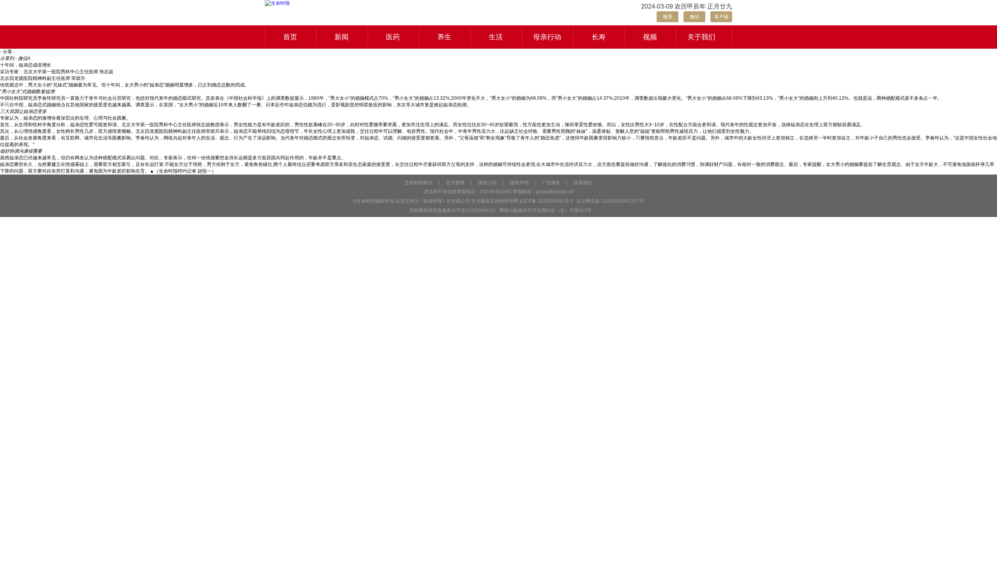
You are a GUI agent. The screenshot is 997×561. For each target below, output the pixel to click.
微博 (667, 16)
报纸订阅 (487, 182)
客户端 (721, 16)
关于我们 (701, 37)
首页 (290, 37)
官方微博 (455, 182)
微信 (694, 16)
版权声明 (519, 182)
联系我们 (583, 182)
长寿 (599, 37)
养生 (444, 37)
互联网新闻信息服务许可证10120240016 (452, 210)
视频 (650, 37)
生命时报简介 (419, 182)
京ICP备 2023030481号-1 (546, 201)
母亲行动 (547, 37)
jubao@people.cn (555, 191)
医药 (393, 37)
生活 (496, 37)
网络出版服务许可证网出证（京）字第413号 (545, 210)
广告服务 (551, 182)
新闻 (342, 37)
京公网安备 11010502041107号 (609, 201)
